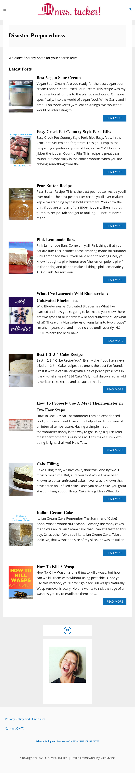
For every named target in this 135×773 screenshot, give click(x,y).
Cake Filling (48, 464)
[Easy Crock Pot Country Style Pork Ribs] (21, 152)
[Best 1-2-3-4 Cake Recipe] (21, 372)
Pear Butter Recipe (54, 185)
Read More (116, 119)
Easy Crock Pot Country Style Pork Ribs (74, 131)
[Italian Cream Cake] (21, 533)
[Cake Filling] (21, 481)
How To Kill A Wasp (55, 566)
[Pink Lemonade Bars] (21, 260)
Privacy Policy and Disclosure (25, 719)
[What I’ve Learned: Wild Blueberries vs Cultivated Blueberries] (21, 317)
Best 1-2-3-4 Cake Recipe (60, 354)
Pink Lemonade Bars (56, 239)
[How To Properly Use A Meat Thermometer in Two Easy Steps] (21, 426)
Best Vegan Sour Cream (59, 77)
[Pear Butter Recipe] (21, 206)
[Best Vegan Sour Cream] (21, 98)
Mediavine (107, 758)
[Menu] (5, 10)
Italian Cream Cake (55, 512)
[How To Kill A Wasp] (21, 584)
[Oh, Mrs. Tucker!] (67, 10)
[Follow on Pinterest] (67, 630)
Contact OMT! (14, 728)
